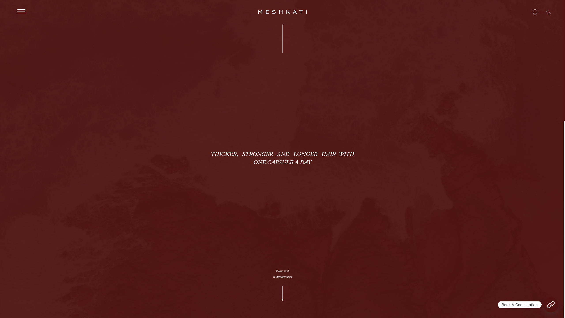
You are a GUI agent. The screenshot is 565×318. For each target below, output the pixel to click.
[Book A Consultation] (551, 304)
